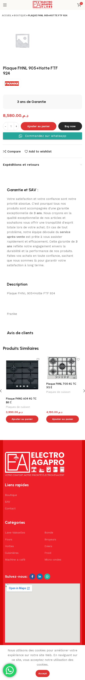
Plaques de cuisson (18, 406)
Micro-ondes (52, 559)
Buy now (70, 126)
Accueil (6, 15)
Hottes (9, 546)
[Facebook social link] (32, 576)
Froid (47, 552)
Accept (42, 673)
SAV (7, 501)
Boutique (20, 15)
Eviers (48, 546)
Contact (10, 508)
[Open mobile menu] (5, 5)
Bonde (48, 532)
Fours (8, 539)
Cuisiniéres (12, 552)
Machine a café (15, 559)
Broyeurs (50, 539)
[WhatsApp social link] (47, 576)
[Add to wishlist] (37, 359)
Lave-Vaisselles (15, 532)
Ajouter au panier (38, 126)
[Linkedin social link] (40, 576)
